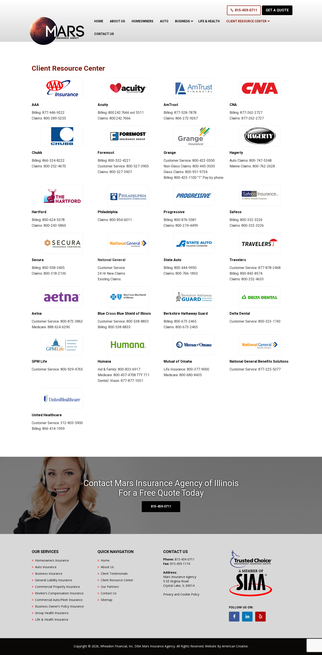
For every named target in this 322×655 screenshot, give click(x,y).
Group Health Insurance (52, 613)
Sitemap (106, 600)
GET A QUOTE (277, 10)
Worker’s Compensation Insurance (59, 593)
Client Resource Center (117, 580)
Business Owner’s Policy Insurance (59, 606)
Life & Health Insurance (51, 619)
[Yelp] (260, 617)
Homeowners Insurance (52, 560)
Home (105, 560)
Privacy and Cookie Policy (181, 594)
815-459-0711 (246, 10)
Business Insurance (48, 573)
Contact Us (109, 593)
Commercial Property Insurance (57, 587)
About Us (107, 567)
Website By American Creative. (226, 646)
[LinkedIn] (247, 617)
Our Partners (110, 587)
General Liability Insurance (53, 580)
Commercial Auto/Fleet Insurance (59, 600)
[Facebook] (234, 617)
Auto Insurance (46, 567)
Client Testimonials (114, 573)
